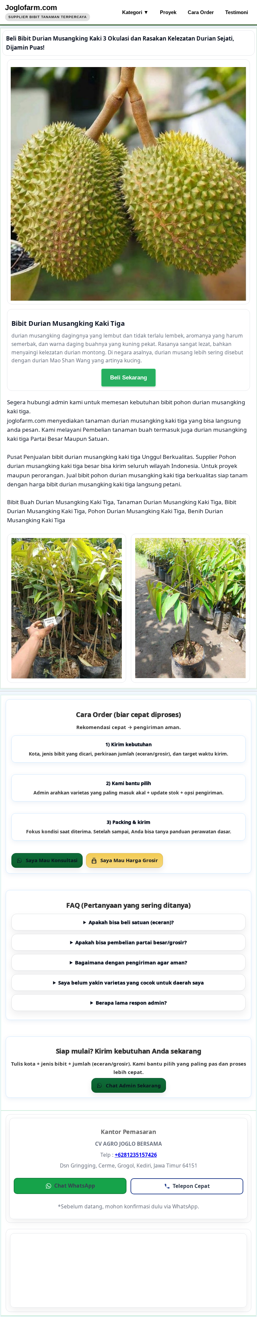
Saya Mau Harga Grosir (129, 860)
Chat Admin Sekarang (133, 1085)
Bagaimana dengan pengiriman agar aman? (131, 962)
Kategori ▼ (135, 12)
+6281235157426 (136, 1154)
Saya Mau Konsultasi (52, 860)
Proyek (168, 12)
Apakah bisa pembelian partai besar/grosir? (131, 942)
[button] (70, 1186)
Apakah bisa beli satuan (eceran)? (131, 922)
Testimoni (236, 12)
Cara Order (201, 12)
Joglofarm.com (31, 7)
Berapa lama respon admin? (131, 1002)
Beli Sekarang (128, 377)
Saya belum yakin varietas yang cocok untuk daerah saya (131, 982)
